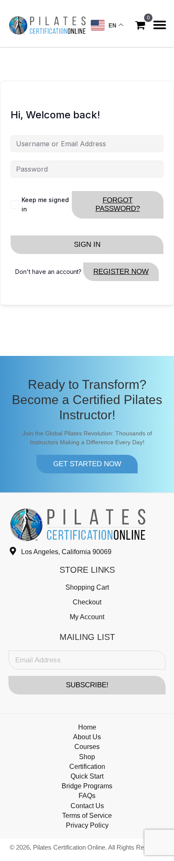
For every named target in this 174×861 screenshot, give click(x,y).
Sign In (87, 245)
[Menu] (159, 25)
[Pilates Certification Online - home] (47, 25)
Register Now (121, 272)
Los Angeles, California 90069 (66, 551)
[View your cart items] (140, 25)
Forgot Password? (117, 204)
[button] (87, 464)
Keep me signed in (45, 204)
